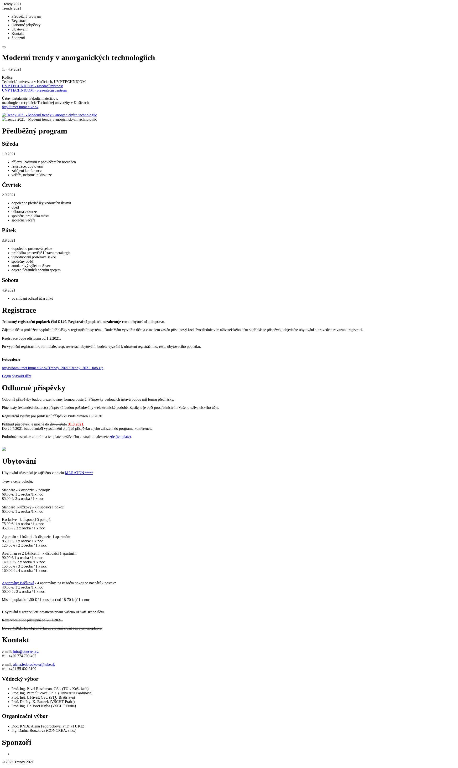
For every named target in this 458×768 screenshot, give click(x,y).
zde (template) (120, 437)
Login (6, 376)
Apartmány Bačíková (18, 583)
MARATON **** (79, 473)
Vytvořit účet (21, 376)
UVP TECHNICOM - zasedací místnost (32, 86)
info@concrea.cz (26, 652)
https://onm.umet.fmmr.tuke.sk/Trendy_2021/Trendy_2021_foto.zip (52, 368)
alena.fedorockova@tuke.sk (34, 664)
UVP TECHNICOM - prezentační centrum (34, 90)
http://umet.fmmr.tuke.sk (20, 107)
